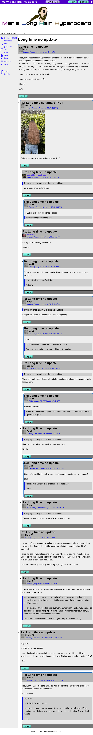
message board (8, 38)
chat (3, 49)
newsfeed (6, 41)
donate (5, 74)
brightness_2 (91, 1)
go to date (6, 47)
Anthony (31, 234)
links (4, 58)
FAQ (4, 55)
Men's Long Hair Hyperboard (19, 1)
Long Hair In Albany (36, 175)
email (4, 71)
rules (4, 52)
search (5, 44)
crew (4, 64)
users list (5, 61)
